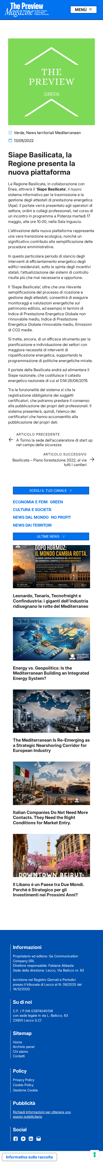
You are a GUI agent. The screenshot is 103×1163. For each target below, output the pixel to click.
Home (17, 1042)
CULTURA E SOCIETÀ (32, 509)
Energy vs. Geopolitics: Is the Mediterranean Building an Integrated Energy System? (51, 673)
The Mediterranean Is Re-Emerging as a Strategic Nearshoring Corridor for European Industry (51, 745)
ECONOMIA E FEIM (30, 501)
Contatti (19, 1056)
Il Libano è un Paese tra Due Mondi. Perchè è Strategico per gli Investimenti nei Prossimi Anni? (48, 889)
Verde (19, 132)
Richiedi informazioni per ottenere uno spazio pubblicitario (42, 1114)
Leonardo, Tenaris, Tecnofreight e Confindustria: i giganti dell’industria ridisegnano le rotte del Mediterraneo (50, 601)
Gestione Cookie (25, 1090)
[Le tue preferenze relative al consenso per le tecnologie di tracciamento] (94, 1154)
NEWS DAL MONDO (31, 517)
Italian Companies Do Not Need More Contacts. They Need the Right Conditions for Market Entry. (50, 817)
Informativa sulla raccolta (29, 1157)
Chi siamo (20, 1051)
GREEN (56, 501)
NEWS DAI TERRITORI (32, 525)
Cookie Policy (23, 1085)
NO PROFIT (61, 517)
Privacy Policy (23, 1080)
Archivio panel (23, 1047)
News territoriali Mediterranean (53, 132)
